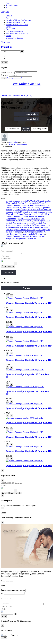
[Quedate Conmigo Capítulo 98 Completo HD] (24, 312)
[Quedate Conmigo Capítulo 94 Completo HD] (24, 403)
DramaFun (6, 47)
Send (4, 617)
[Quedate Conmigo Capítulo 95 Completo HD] (24, 298)
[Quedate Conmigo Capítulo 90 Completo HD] (24, 432)
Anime (8, 36)
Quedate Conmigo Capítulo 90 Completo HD (29, 437)
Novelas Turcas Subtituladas (17, 25)
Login (4, 78)
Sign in (8, 7)
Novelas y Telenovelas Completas (19, 20)
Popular (9, 16)
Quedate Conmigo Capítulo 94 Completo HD (29, 408)
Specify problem (7, 483)
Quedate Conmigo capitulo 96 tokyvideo (33, 214)
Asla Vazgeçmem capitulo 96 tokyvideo (29, 234)
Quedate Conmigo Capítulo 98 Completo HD (29, 317)
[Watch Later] (7, 295)
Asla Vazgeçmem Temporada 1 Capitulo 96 (25, 237)
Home (8, 3)
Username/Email (7, 73)
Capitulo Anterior (13, 129)
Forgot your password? (14, 78)
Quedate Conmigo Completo (17, 216)
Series (8, 27)
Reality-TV (10, 29)
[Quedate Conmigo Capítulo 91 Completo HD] (24, 355)
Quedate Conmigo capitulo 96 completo (28, 211)
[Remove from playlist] (11, 295)
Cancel (4, 493)
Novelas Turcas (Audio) (15, 22)
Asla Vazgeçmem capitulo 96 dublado (20, 230)
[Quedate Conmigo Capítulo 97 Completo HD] (24, 446)
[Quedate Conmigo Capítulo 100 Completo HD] (25, 369)
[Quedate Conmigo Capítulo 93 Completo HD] (24, 341)
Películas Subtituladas (14, 31)
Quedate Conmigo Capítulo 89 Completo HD (29, 465)
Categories (5, 12)
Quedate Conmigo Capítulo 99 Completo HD (29, 422)
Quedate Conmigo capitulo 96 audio (20, 205)
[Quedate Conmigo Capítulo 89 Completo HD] (24, 461)
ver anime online (27, 84)
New (8, 18)
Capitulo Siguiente (39, 129)
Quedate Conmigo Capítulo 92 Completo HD (29, 331)
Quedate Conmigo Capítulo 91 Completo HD (29, 360)
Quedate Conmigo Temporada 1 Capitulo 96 (23, 236)
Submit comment (8, 266)
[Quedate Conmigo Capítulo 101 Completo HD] (25, 387)
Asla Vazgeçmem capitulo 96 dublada (34, 227)
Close (4, 638)
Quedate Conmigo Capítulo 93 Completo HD (29, 345)
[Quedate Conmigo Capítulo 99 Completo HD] (24, 418)
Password (5, 75)
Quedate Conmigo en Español (28, 219)
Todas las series (12, 5)
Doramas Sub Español (14, 38)
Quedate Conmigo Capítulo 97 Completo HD (29, 451)
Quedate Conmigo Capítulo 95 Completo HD (29, 303)
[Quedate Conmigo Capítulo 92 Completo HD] (24, 327)
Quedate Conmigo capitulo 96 (17, 201)
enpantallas (13, 142)
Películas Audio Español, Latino (18, 33)
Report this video (15, 493)
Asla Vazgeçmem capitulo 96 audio (26, 224)
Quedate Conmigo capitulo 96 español (32, 203)
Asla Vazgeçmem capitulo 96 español (27, 223)
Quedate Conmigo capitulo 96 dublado (28, 210)
